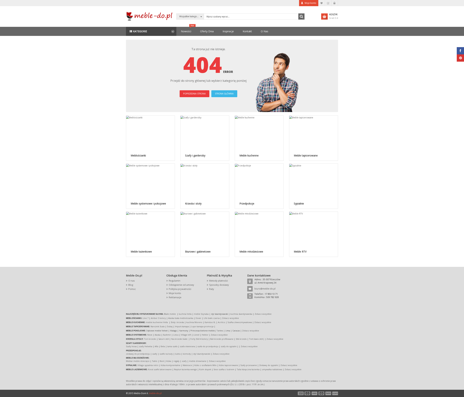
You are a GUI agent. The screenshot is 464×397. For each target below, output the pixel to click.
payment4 (321, 393)
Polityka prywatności (180, 289)
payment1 (300, 393)
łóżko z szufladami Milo (205, 365)
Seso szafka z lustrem (224, 369)
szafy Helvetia (145, 346)
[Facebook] (460, 50)
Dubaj (170, 326)
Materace (187, 365)
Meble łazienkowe (141, 251)
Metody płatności (218, 280)
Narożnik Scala (158, 326)
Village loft (186, 334)
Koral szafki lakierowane (160, 369)
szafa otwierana (187, 346)
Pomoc (132, 289)
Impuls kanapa (182, 326)
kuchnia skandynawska (241, 314)
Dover (198, 318)
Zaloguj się (335, 3)
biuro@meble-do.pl (265, 288)
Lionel (196, 334)
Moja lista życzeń (321, 3)
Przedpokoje (246, 203)
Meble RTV (300, 251)
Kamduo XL (210, 322)
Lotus (176, 334)
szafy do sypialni (229, 346)
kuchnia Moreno (194, 322)
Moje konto (310, 3)
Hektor (205, 334)
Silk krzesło (241, 339)
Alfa (156, 346)
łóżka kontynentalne (170, 365)
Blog (130, 284)
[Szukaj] (301, 16)
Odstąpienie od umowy (181, 284)
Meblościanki (138, 155)
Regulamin (174, 280)
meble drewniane (197, 361)
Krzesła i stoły (193, 203)
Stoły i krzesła (177, 322)
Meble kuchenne (249, 155)
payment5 (328, 393)
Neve (149, 334)
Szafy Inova (131, 346)
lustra (178, 353)
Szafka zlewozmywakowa (239, 322)
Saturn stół (163, 339)
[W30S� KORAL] (134, 117)
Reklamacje (175, 297)
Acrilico (221, 322)
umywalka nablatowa (272, 369)
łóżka (168, 361)
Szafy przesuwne (248, 365)
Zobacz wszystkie (263, 314)
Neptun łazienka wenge (185, 369)
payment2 (307, 393)
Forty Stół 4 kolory (199, 339)
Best (162, 361)
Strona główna (224, 93)
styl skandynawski (201, 353)
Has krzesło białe (179, 339)
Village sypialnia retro (148, 365)
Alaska (158, 334)
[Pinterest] (460, 58)
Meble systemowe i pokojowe (148, 203)
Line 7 (145, 318)
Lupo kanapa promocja (202, 326)
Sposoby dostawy (219, 284)
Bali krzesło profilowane (221, 339)
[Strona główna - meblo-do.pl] (150, 15)
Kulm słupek (205, 369)
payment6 (335, 393)
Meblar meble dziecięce (138, 361)
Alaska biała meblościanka (180, 318)
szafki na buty (166, 353)
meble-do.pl (155, 393)
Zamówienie (328, 3)
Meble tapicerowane (306, 155)
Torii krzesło (150, 339)
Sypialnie (299, 203)
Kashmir (167, 334)
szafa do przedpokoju (207, 346)
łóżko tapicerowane (228, 365)
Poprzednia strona (194, 93)
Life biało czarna (212, 318)
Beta (163, 346)
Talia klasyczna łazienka (248, 369)
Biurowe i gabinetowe (198, 251)
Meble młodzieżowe (251, 251)
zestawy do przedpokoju (138, 353)
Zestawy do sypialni (268, 365)
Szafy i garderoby (195, 155)
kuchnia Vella (185, 314)
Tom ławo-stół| (256, 339)
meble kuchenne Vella (157, 322)
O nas (131, 280)
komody (187, 353)
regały (176, 361)
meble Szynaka (201, 314)
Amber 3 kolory (158, 318)
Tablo (154, 361)
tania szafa (172, 346)
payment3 (314, 393)
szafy (154, 353)
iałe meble (170, 314)
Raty (211, 289)
